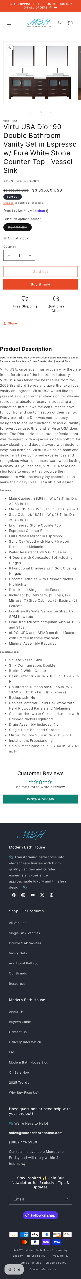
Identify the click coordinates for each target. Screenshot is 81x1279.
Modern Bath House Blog (28, 1062)
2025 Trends (19, 1082)
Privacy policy (59, 1255)
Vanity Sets (18, 953)
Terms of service (30, 1262)
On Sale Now (19, 1072)
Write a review (40, 799)
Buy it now (40, 284)
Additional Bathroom (25, 963)
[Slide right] (50, 112)
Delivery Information (25, 1042)
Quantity (9, 246)
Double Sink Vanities (25, 943)
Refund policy (36, 1255)
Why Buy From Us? (24, 1092)
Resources (17, 983)
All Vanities (17, 923)
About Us (16, 1012)
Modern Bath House (38, 1250)
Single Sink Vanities (24, 933)
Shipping (8, 202)
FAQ (12, 1052)
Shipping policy (55, 1262)
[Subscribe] (67, 1199)
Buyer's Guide (20, 1022)
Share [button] (12, 323)
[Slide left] (31, 112)
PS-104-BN (20, 228)
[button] (9, 23)
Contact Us (18, 1032)
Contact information (42, 1269)
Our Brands (18, 973)
